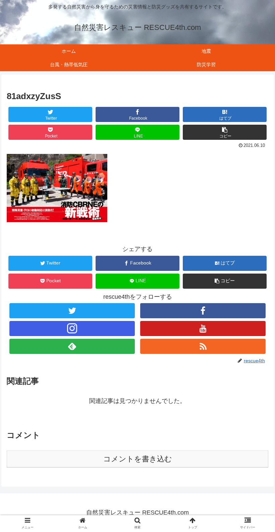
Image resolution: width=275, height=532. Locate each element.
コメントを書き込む (137, 459)
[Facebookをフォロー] (203, 310)
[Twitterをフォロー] (72, 310)
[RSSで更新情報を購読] (203, 346)
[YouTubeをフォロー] (203, 328)
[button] (225, 132)
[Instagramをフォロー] (72, 328)
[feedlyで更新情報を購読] (72, 346)
